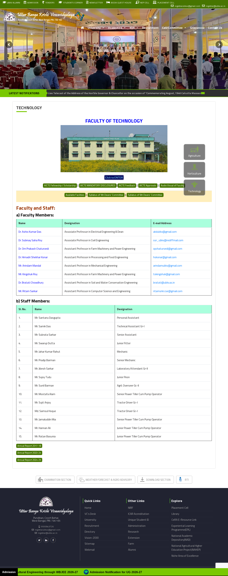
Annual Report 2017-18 (29, 446)
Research (133, 532)
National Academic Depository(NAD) (182, 538)
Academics (115, 28)
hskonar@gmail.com (165, 257)
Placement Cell (180, 508)
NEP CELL (144, 2)
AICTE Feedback (127, 185)
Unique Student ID (138, 520)
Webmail (90, 550)
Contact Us (215, 28)
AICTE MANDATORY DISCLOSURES (97, 185)
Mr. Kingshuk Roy (28, 274)
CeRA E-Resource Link (184, 520)
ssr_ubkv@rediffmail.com (168, 240)
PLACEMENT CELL (165, 2)
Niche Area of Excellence (185, 556)
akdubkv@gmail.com (165, 232)
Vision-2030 (92, 538)
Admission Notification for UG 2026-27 (56, 572)
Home (88, 508)
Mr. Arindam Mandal (30, 266)
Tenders (49, 2)
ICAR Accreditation (138, 514)
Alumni (132, 550)
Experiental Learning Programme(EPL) (183, 528)
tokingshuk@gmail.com (166, 274)
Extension (134, 538)
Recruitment (150, 28)
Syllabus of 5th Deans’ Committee (106, 195)
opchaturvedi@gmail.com (167, 249)
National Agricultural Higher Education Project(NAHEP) (187, 548)
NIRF (130, 508)
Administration (137, 526)
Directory (90, 532)
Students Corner (72, 2)
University (94, 28)
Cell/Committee (172, 28)
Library (175, 514)
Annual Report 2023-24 (29, 452)
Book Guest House (120, 2)
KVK (132, 28)
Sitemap (90, 544)
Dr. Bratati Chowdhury (31, 283)
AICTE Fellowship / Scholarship (60, 185)
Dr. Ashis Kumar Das (30, 232)
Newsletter (95, 2)
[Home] (82, 27)
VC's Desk (90, 514)
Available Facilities (75, 195)
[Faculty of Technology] (114, 177)
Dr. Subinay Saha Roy (30, 240)
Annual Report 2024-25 (29, 460)
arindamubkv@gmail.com (167, 266)
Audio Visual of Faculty (172, 185)
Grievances (197, 28)
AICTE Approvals (147, 185)
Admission (32, 2)
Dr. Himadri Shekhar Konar (33, 257)
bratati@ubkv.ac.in (164, 283)
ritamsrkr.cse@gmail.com (167, 291)
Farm (131, 544)
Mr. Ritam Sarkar (28, 291)
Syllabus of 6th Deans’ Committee (145, 195)
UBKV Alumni (13, 2)
